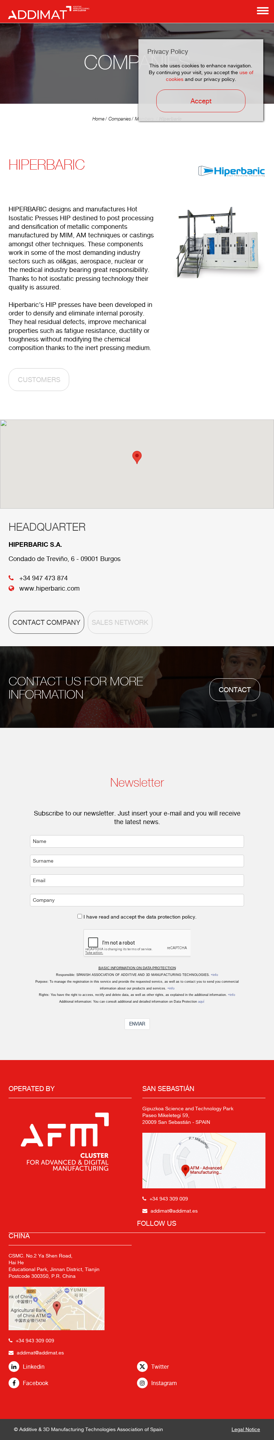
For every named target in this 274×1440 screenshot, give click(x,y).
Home (98, 119)
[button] (137, 457)
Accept (201, 101)
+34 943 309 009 (35, 1340)
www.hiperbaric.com (49, 588)
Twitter (160, 1366)
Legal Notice (246, 1429)
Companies (119, 119)
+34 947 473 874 (43, 578)
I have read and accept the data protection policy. (140, 917)
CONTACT (235, 690)
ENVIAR (137, 1024)
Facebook (35, 1383)
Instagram (164, 1383)
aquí (201, 1001)
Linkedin (34, 1366)
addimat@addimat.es (40, 1353)
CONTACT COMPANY (46, 622)
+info (214, 975)
